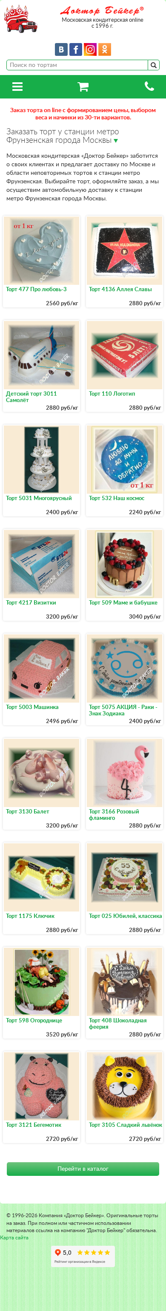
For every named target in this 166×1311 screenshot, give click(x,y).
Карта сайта (14, 1237)
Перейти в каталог (83, 1169)
